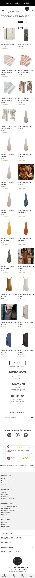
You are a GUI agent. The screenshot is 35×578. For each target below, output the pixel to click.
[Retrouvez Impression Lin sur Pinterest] (26, 435)
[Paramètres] (32, 10)
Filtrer (20, 22)
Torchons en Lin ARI (7, 44)
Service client (4, 482)
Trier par (26, 22)
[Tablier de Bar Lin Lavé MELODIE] (9, 312)
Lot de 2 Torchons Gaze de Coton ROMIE (8, 71)
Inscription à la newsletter (7, 498)
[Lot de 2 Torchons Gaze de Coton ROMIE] (9, 60)
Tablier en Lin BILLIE (24, 44)
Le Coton (3, 524)
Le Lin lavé (4, 522)
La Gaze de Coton (5, 526)
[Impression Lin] (17, 9)
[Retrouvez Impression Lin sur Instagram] (9, 435)
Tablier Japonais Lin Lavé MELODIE (26, 267)
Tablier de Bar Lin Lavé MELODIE (8, 323)
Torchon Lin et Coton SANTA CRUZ (24, 211)
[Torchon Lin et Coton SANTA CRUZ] (26, 200)
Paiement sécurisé (5, 512)
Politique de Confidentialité (8, 510)
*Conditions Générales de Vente (9, 506)
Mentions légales (5, 508)
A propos (3, 492)
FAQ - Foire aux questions (7, 479)
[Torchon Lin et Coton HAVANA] (26, 116)
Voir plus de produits (18, 363)
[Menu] (3, 10)
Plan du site (4, 514)
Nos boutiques (4, 494)
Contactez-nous (5, 496)
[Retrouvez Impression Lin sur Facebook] (17, 435)
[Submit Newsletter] (32, 417)
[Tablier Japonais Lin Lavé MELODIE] (26, 256)
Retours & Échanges (6, 480)
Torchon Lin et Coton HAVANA (24, 127)
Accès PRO (4, 484)
